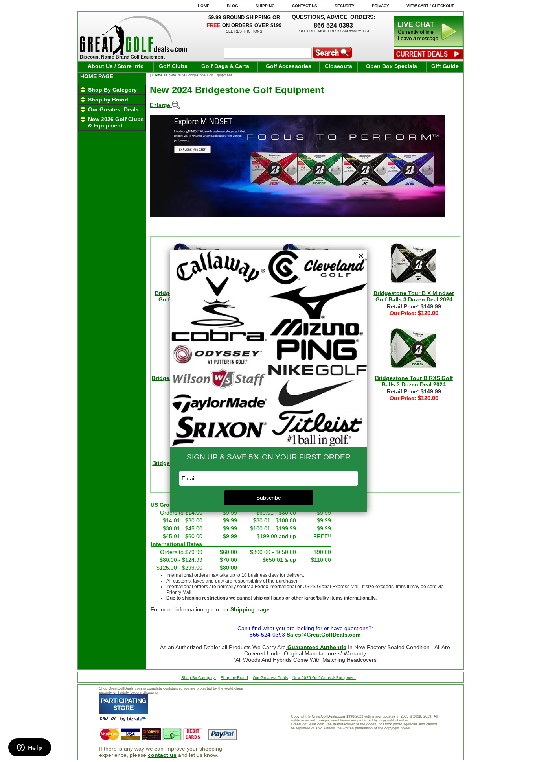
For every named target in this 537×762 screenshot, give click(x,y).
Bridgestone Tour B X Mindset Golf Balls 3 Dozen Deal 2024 (413, 296)
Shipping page (250, 609)
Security (345, 6)
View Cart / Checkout (430, 6)
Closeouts (338, 66)
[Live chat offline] (428, 45)
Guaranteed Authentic (316, 647)
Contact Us (304, 6)
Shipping (265, 6)
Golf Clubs (173, 66)
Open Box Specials (391, 66)
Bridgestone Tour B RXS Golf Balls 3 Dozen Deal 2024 (414, 381)
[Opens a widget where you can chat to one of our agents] (29, 748)
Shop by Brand (108, 99)
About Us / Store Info (116, 66)
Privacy (380, 6)
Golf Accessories (288, 66)
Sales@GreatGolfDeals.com (323, 634)
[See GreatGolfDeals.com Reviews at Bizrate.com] (123, 708)
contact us (162, 755)
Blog (232, 6)
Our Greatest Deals (113, 109)
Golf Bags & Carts (225, 66)
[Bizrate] (137, 718)
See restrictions (244, 31)
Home (157, 75)
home (204, 6)
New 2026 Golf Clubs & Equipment (116, 122)
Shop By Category (112, 90)
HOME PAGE (96, 76)
